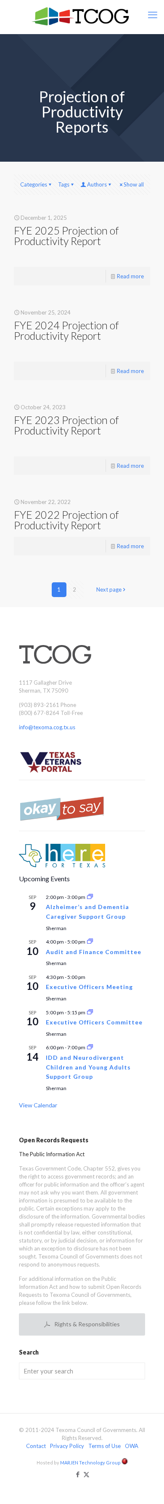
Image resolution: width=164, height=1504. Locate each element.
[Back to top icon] (147, 1487)
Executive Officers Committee (94, 1022)
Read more (130, 276)
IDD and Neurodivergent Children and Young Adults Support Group (88, 1067)
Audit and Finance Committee (93, 951)
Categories (33, 184)
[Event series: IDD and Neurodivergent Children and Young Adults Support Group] (90, 1047)
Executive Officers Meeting (89, 986)
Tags (63, 184)
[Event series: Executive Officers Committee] (90, 1012)
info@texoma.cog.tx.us (47, 727)
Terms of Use (104, 1446)
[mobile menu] (152, 15)
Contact (36, 1446)
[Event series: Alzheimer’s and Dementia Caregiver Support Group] (90, 897)
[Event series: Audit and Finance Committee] (90, 942)
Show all (134, 184)
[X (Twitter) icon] (86, 1474)
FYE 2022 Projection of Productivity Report (66, 519)
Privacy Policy (67, 1446)
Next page (109, 589)
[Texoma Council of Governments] (82, 16)
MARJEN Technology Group (91, 1462)
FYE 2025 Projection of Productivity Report (66, 235)
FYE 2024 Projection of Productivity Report (66, 330)
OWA (131, 1446)
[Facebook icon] (77, 1474)
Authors (97, 184)
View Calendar (38, 1105)
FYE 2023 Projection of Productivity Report (66, 425)
